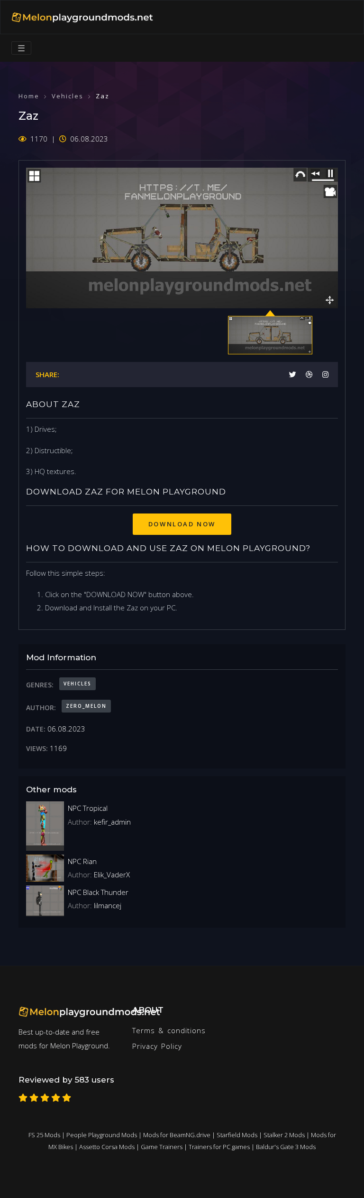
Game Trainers (161, 1146)
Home (28, 96)
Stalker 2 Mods (284, 1135)
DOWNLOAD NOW (182, 524)
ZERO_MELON (86, 706)
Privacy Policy (157, 1046)
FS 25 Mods (44, 1135)
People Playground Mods (101, 1135)
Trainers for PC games (219, 1146)
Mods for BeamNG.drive (176, 1135)
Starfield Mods (237, 1135)
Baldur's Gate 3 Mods (286, 1146)
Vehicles (67, 96)
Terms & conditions (169, 1030)
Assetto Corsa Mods (107, 1146)
